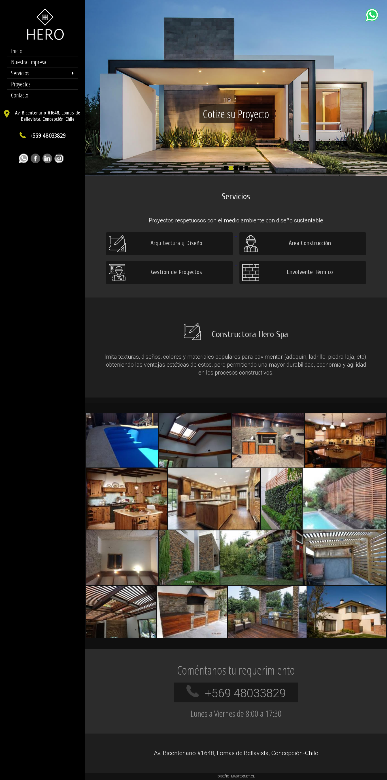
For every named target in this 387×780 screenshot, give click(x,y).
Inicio (16, 50)
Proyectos (21, 84)
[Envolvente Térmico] (303, 263)
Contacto (19, 95)
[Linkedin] (48, 162)
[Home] (43, 38)
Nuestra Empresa (28, 62)
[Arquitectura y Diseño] (170, 234)
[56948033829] (25, 162)
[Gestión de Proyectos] (170, 263)
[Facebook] (36, 162)
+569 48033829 (48, 135)
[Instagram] (60, 162)
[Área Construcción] (303, 234)
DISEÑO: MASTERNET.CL (236, 776)
